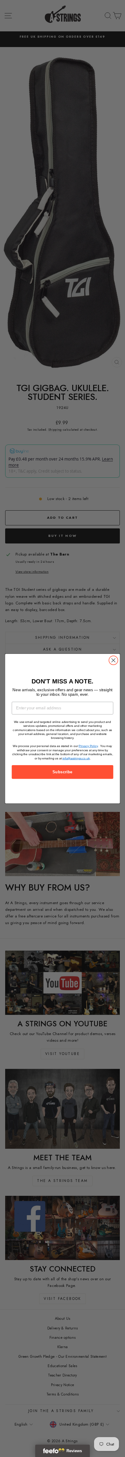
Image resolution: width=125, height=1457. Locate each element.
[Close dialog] (113, 660)
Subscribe (62, 772)
